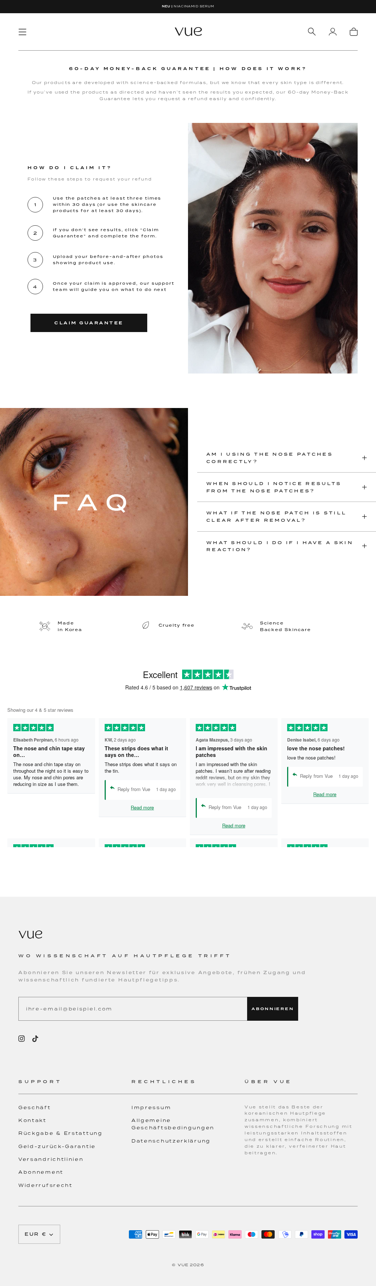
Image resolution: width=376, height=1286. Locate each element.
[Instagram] (21, 1038)
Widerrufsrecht (45, 1185)
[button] (74, 1086)
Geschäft (34, 1107)
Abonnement (41, 1172)
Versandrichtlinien (51, 1159)
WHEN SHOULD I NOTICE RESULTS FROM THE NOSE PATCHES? (273, 487)
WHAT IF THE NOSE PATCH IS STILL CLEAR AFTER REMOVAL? (276, 516)
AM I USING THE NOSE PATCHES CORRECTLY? (269, 458)
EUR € (36, 1234)
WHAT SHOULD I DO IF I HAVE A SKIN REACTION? (279, 546)
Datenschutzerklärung (171, 1141)
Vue (183, 1264)
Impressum (151, 1107)
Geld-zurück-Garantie (57, 1146)
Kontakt (32, 1120)
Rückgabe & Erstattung (60, 1133)
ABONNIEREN (273, 1009)
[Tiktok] (35, 1038)
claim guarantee (88, 323)
